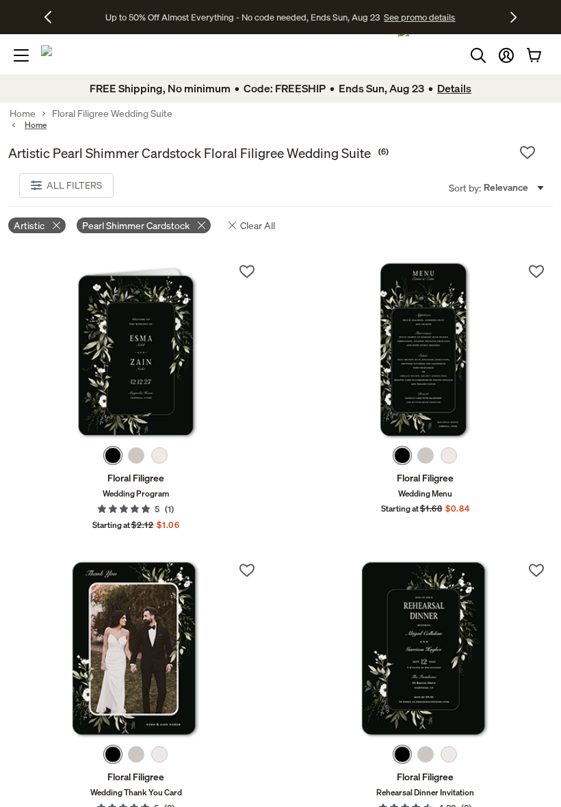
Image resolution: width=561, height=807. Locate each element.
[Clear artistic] (56, 225)
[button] (506, 55)
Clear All (257, 225)
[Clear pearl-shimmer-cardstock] (201, 225)
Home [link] (23, 113)
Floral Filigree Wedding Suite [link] (112, 113)
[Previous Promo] (53, 17)
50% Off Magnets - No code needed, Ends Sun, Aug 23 (242, 17)
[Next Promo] (513, 17)
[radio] (112, 455)
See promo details (388, 17)
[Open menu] (21, 55)
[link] (135, 350)
